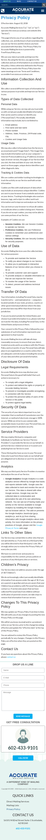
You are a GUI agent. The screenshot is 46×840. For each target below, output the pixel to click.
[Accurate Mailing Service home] (23, 10)
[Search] (44, 5)
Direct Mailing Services (18, 801)
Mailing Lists (13, 805)
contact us (11, 657)
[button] (42, 10)
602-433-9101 (23, 747)
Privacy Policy (13, 809)
